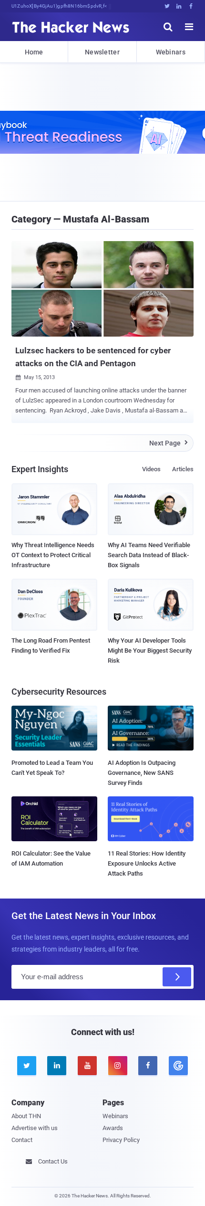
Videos (151, 469)
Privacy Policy (121, 1139)
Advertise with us (34, 1128)
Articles (183, 469)
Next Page (168, 443)
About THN (26, 1116)
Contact (21, 1139)
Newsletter (102, 52)
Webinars (170, 52)
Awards (112, 1128)
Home (34, 52)
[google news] (178, 1065)
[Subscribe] (177, 976)
